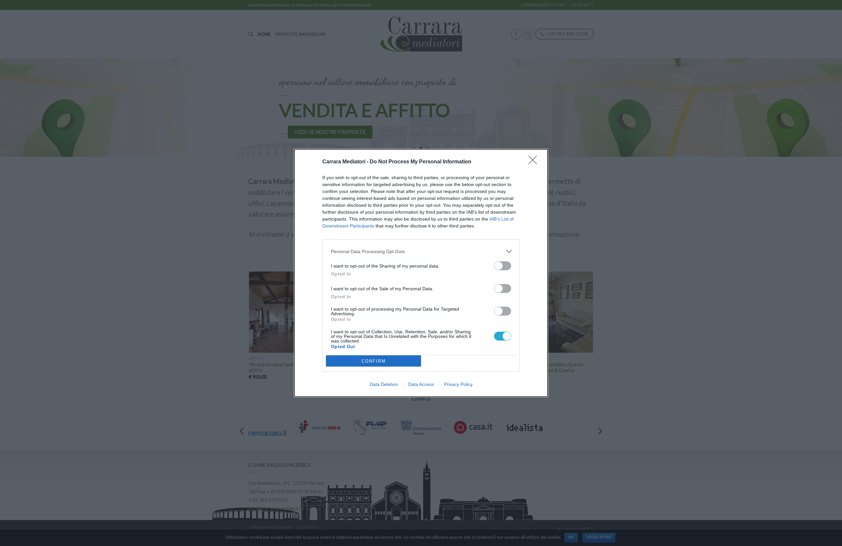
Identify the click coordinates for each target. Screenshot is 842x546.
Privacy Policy (458, 384)
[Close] (535, 162)
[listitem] (421, 251)
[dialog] (421, 273)
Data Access (421, 384)
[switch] (502, 265)
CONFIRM (373, 361)
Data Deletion (384, 384)
